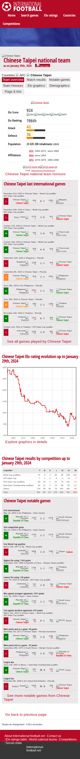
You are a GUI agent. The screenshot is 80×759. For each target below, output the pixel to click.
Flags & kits (13, 91)
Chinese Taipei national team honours (35, 174)
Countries (69, 15)
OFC (31, 160)
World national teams (43, 739)
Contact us (54, 735)
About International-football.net (24, 735)
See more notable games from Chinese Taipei (37, 697)
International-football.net (35, 748)
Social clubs (14, 743)
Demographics (59, 85)
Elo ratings (51, 15)
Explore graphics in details (26, 442)
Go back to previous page (26, 714)
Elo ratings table (16, 739)
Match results (36, 79)
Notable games (59, 79)
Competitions (11, 24)
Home (11, 15)
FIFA (31, 155)
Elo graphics (36, 85)
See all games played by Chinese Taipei (39, 341)
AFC (23, 75)
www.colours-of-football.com (43, 170)
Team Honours (13, 85)
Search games (30, 15)
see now (44, 66)
